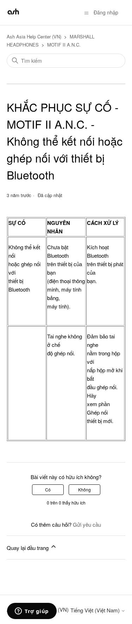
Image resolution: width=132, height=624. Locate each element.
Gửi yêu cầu (87, 524)
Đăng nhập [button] (106, 12)
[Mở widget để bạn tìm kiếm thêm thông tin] (32, 611)
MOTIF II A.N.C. (64, 44)
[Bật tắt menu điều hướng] (86, 12)
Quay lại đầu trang (28, 547)
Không (84, 490)
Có (48, 490)
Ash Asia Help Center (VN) (34, 36)
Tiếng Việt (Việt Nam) (95, 610)
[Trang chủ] (13, 15)
